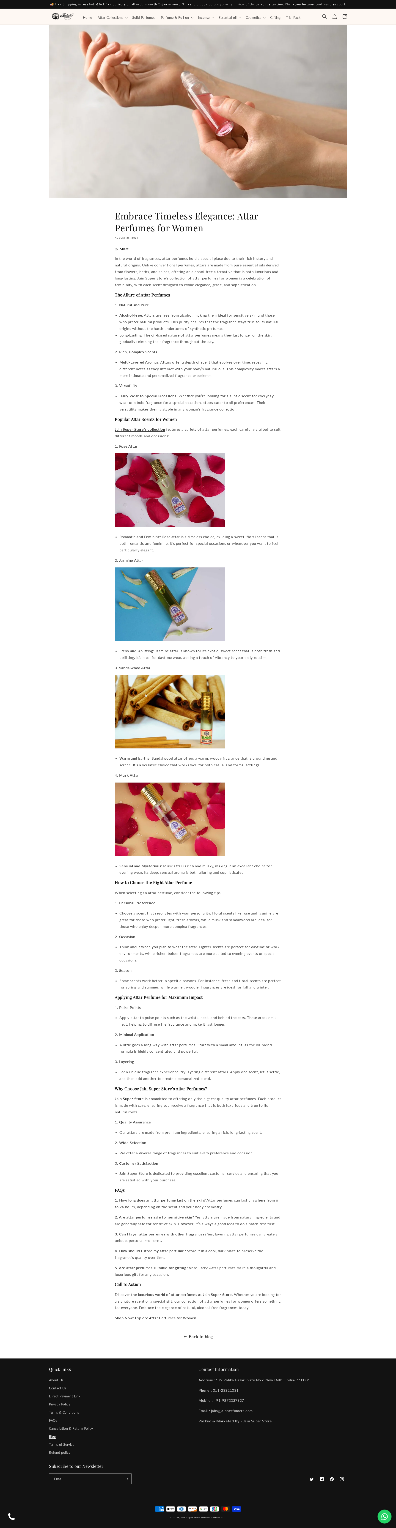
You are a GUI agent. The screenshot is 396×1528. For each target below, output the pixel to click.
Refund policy (59, 1452)
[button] (112, 17)
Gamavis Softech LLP (213, 1517)
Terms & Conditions (64, 1412)
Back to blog (201, 1336)
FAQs (53, 1420)
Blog (52, 1436)
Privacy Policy (59, 1404)
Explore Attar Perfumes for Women (165, 1318)
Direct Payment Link (64, 1396)
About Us (56, 1380)
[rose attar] (170, 526)
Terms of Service (61, 1444)
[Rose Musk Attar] (170, 855)
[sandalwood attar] (170, 748)
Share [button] (124, 249)
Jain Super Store (190, 1517)
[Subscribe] (126, 1478)
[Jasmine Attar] (170, 640)
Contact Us (57, 1388)
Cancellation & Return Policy (71, 1428)
